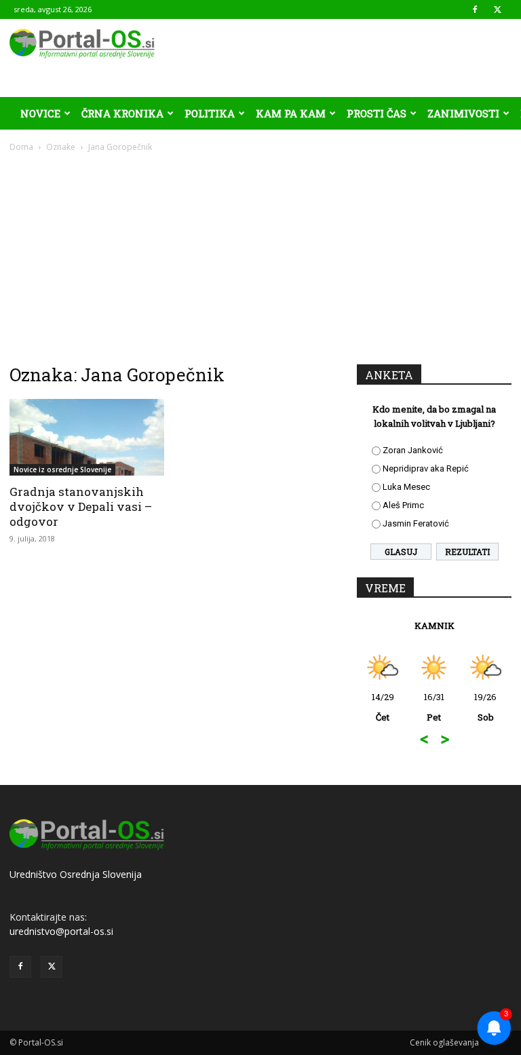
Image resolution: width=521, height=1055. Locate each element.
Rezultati (467, 551)
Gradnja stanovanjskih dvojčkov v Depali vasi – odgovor (80, 506)
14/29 (383, 707)
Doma (21, 147)
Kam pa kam (291, 113)
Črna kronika (122, 113)
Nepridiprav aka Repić (426, 468)
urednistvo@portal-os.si (61, 931)
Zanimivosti (463, 113)
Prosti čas (376, 113)
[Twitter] (497, 9)
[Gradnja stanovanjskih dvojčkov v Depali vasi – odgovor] (86, 437)
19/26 (485, 707)
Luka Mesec (406, 487)
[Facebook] (475, 9)
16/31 (434, 707)
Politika (210, 113)
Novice (40, 113)
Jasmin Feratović (416, 523)
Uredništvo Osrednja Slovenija (75, 874)
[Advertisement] (260, 255)
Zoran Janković (413, 450)
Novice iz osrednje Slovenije (62, 469)
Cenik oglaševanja (444, 1042)
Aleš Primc (403, 505)
